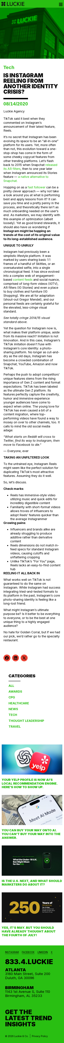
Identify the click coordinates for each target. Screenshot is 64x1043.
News (13, 709)
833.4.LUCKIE (29, 961)
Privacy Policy (40, 1036)
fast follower (36, 187)
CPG (12, 697)
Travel (15, 726)
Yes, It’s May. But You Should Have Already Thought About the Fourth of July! (29, 931)
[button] (6, 658)
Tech (8, 67)
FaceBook (28, 952)
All (11, 686)
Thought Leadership (26, 721)
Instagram (12, 952)
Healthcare (19, 703)
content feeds (22, 279)
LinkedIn (43, 952)
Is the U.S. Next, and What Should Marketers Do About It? (32, 882)
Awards (15, 691)
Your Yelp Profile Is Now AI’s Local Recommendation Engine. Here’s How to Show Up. (30, 783)
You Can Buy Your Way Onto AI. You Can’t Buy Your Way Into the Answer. (31, 833)
